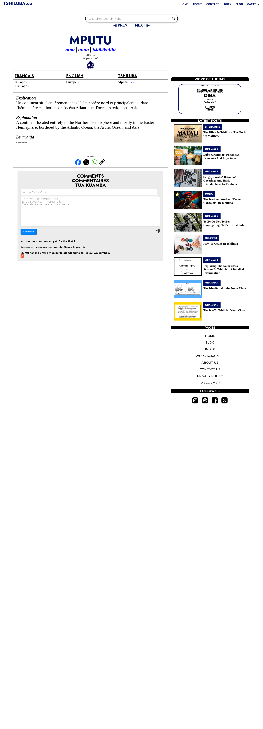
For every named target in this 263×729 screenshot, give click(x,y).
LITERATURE (212, 127)
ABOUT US (210, 362)
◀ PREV (121, 25)
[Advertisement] (210, 54)
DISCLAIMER (210, 383)
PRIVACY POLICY (210, 376)
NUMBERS (211, 238)
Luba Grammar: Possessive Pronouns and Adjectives (221, 156)
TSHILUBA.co (17, 3)
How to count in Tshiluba (220, 243)
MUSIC (209, 194)
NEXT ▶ (142, 25)
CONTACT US (210, 369)
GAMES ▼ (253, 4)
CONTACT (212, 4)
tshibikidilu (104, 49)
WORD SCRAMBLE (210, 356)
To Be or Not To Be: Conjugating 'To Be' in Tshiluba (224, 223)
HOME (184, 4)
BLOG (239, 4)
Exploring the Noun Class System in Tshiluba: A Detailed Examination (223, 269)
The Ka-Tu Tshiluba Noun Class (224, 310)
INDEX (227, 4)
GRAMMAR (211, 149)
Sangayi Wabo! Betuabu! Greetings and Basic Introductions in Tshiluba (220, 180)
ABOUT (197, 4)
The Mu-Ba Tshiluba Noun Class (224, 288)
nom (70, 49)
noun (83, 49)
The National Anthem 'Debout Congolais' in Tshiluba (223, 201)
